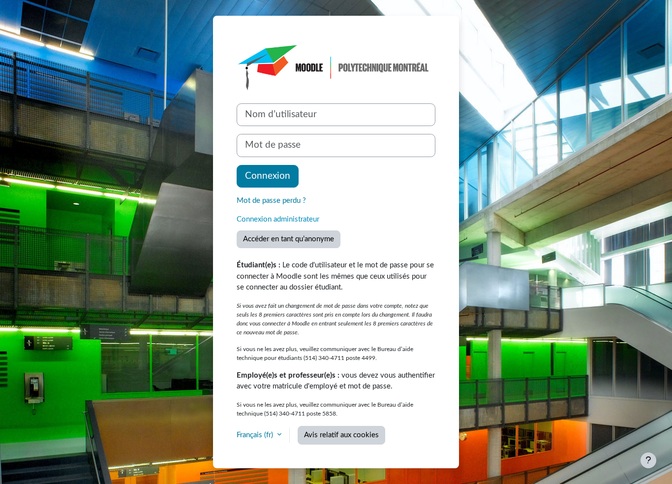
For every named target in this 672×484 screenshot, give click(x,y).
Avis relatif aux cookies (341, 435)
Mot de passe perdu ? (271, 200)
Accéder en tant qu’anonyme (288, 239)
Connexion (267, 176)
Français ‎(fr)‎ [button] (256, 435)
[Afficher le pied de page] (648, 460)
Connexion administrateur (278, 219)
